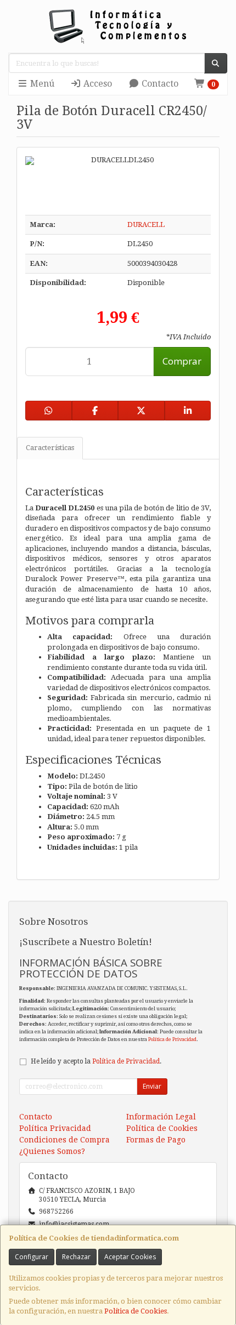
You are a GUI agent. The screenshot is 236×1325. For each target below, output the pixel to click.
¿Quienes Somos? (52, 1151)
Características (50, 447)
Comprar (181, 361)
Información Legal (161, 1116)
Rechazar (76, 1256)
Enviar (152, 1086)
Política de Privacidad (172, 1039)
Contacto (158, 83)
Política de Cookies (135, 1311)
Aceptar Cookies (130, 1256)
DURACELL (146, 224)
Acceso (96, 83)
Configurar (31, 1256)
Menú (41, 83)
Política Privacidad (55, 1128)
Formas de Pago (156, 1139)
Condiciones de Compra (64, 1139)
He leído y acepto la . (96, 1061)
